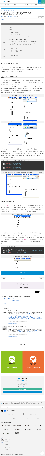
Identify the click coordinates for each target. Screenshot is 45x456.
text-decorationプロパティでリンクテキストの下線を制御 (20, 36)
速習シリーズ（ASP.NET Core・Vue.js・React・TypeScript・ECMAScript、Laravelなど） (25, 317)
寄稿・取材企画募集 (11, 414)
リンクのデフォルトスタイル (14, 34)
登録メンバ (20, 330)
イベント (26, 419)
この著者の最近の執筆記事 (12, 323)
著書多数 (14, 319)
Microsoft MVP (27, 313)
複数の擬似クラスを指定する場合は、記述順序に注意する (20, 44)
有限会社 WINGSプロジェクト (25, 328)
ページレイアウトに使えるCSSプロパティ (11, 300)
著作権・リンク (7, 439)
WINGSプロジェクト (30, 315)
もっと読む (4, 303)
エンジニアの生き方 (26, 4)
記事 (22, 331)
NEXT (41, 278)
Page (4, 31)
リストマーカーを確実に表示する (15, 50)
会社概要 (6, 444)
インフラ (19, 4)
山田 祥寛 (2, 16)
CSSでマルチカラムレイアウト (9, 298)
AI (5, 4)
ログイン (23, 392)
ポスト (37, 292)
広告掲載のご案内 (33, 414)
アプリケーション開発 (11, 4)
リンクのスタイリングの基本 (14, 32)
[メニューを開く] (2, 2)
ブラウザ (3, 19)
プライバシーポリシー (8, 447)
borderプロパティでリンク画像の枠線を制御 (17, 39)
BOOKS (37, 419)
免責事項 (6, 442)
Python (32, 4)
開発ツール (37, 4)
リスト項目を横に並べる (14, 55)
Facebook (25, 332)
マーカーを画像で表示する (14, 51)
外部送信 (6, 449)
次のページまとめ (22, 273)
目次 (22, 24)
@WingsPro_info (32, 331)
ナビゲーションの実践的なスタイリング (10, 302)
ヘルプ (6, 437)
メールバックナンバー (23, 386)
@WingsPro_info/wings (12, 332)
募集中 (35, 330)
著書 (20, 331)
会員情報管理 (7, 441)
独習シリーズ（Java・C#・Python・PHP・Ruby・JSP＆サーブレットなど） (25, 315)
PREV (4, 278)
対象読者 (10, 29)
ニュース (3, 419)
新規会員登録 (23, 389)
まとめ (10, 57)
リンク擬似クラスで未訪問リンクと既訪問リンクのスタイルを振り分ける (23, 41)
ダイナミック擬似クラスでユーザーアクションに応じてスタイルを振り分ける (23, 43)
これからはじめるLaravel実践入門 (22, 318)
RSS (27, 331)
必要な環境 (11, 31)
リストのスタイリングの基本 (14, 48)
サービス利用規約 (7, 446)
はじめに (10, 27)
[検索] (2, 5)
